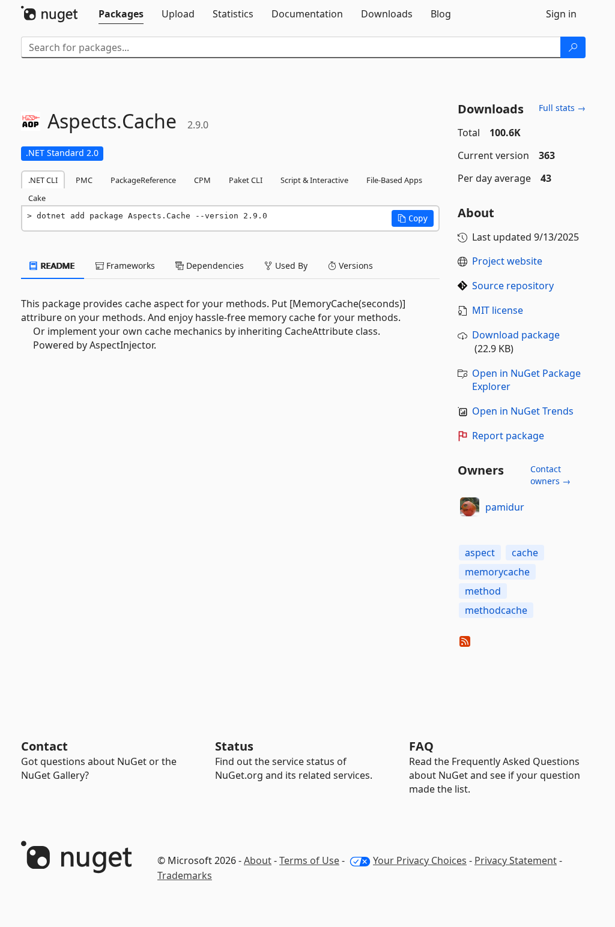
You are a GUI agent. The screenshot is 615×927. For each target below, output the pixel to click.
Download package (516, 334)
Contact (44, 746)
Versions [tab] (354, 265)
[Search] (573, 47)
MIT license (497, 310)
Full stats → (562, 107)
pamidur (504, 507)
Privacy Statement (515, 860)
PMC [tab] (84, 180)
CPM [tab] (202, 180)
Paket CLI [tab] (245, 180)
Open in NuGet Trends (523, 411)
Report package (508, 435)
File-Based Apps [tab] (394, 180)
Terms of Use (309, 860)
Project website (507, 261)
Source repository (513, 285)
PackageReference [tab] (143, 180)
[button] (413, 218)
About (257, 860)
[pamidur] (469, 507)
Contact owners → (550, 475)
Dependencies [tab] (214, 265)
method (483, 591)
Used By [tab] (290, 265)
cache (525, 552)
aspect (480, 552)
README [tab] (56, 265)
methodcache (496, 610)
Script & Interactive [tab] (314, 180)
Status (234, 746)
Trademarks (184, 875)
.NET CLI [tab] (43, 180)
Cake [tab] (37, 198)
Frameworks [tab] (129, 265)
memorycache (497, 571)
